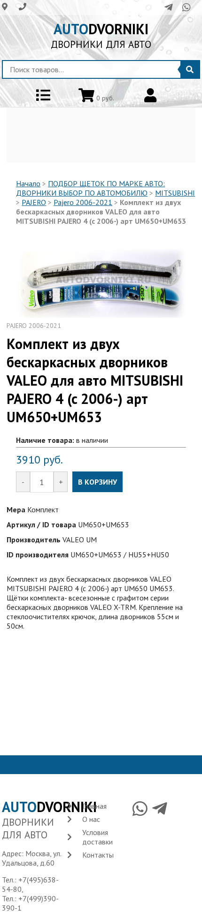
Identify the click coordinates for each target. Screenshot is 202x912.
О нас (91, 819)
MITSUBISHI (175, 193)
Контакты (98, 854)
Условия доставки (97, 837)
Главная (94, 806)
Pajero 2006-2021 (83, 202)
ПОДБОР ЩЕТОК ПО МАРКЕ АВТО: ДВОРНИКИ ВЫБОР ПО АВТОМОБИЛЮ (90, 188)
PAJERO (34, 202)
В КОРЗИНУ (97, 481)
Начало (28, 183)
